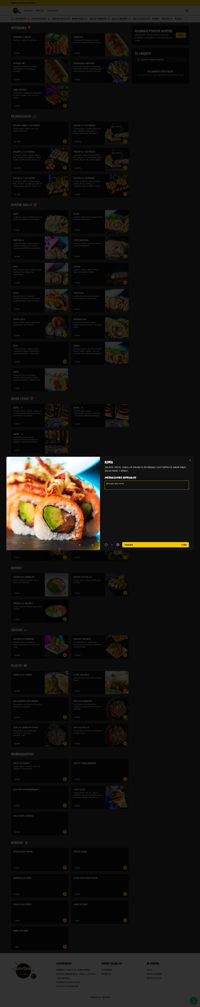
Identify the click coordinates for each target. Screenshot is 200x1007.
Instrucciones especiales (120, 477)
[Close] (190, 460)
